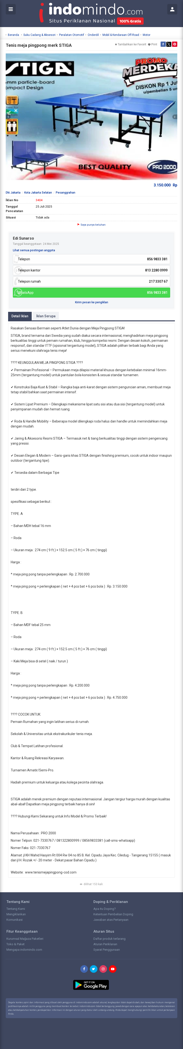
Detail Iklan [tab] (19, 316)
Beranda (13, 35)
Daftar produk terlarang (109, 938)
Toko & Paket (15, 944)
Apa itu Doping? (104, 909)
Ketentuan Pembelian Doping (113, 914)
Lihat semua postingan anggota (34, 250)
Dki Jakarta (13, 192)
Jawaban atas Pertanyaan (110, 919)
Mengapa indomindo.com (24, 949)
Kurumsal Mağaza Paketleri (24, 938)
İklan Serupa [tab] (46, 316)
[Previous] (8, 116)
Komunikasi (14, 919)
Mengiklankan (16, 914)
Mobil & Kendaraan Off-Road (120, 35)
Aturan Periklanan (105, 944)
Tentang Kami (15, 909)
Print (154, 44)
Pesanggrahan (65, 192)
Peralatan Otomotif (71, 35)
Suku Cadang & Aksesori (39, 35)
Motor (146, 35)
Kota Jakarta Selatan (38, 192)
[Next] (174, 116)
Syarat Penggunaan (106, 949)
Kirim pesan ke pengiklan (91, 302)
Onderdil (93, 35)
